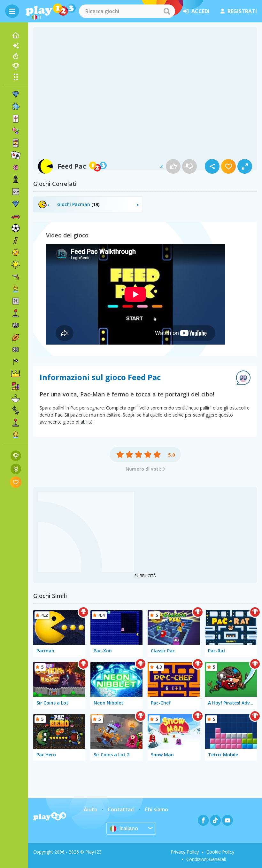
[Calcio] (15, 228)
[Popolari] (15, 56)
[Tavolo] (15, 325)
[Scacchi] (15, 179)
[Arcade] (15, 313)
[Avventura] (15, 252)
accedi (200, 11)
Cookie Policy (220, 852)
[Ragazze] (15, 435)
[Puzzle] (15, 106)
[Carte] (15, 143)
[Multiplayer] (15, 423)
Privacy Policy (185, 852)
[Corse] (15, 362)
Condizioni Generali (206, 859)
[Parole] (15, 301)
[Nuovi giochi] (15, 45)
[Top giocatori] (15, 66)
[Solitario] (15, 155)
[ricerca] (166, 11)
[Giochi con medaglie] (16, 469)
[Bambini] (15, 289)
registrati (242, 11)
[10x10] (15, 192)
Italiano (128, 828)
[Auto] (15, 216)
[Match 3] (15, 94)
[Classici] (15, 350)
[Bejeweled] (15, 204)
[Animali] (15, 410)
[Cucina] (15, 398)
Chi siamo (156, 809)
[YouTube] (227, 820)
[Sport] (15, 337)
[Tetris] (15, 386)
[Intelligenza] (15, 167)
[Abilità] (15, 240)
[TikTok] (215, 820)
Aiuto (90, 809)
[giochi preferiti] (16, 482)
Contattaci (121, 809)
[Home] (15, 35)
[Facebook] (203, 820)
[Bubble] (15, 131)
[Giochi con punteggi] (16, 455)
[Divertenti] (15, 265)
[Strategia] (15, 374)
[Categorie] (15, 77)
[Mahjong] (15, 119)
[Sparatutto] (15, 277)
